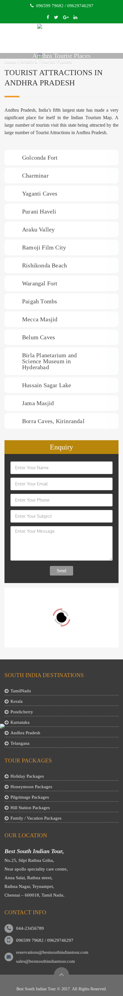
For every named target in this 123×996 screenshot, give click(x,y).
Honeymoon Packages (31, 786)
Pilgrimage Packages (29, 797)
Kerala (16, 701)
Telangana (20, 743)
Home (10, 61)
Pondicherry (21, 711)
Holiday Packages (27, 776)
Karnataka (20, 722)
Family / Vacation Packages (35, 818)
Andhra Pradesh (25, 732)
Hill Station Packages (30, 807)
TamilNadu (20, 690)
